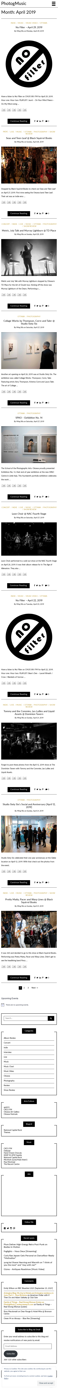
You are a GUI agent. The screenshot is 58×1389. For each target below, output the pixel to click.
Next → (35, 988)
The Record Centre (11, 1164)
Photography (40, 132)
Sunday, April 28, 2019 (35, 142)
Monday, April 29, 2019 (35, 31)
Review (7, 1085)
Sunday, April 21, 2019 (35, 718)
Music (21, 23)
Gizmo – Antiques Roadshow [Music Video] (24, 1269)
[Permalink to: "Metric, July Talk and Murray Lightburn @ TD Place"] (29, 257)
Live (12, 132)
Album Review (10, 1038)
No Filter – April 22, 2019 (29, 600)
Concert (5, 224)
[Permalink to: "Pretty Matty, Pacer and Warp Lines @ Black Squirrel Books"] (29, 929)
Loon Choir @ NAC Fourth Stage (29, 514)
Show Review (30, 226)
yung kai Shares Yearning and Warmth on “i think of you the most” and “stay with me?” (28, 1263)
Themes (7, 1132)
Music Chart (9, 1067)
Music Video (32, 23)
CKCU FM (8, 1110)
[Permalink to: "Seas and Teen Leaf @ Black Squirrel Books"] (29, 165)
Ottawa (43, 23)
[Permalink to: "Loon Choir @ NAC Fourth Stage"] (29, 539)
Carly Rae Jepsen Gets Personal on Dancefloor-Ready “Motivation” (29, 1257)
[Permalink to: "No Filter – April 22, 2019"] (29, 636)
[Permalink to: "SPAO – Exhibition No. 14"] (29, 445)
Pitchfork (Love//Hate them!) (15, 1160)
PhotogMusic (13, 4)
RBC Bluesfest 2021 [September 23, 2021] (35, 1288)
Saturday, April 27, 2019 (35, 327)
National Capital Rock (13, 1130)
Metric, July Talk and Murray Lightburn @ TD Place (29, 231)
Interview (7, 1052)
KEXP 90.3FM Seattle (13, 1155)
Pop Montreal (9, 1162)
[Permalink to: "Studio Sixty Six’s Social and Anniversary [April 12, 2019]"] (29, 834)
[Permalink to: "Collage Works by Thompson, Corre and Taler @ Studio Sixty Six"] (29, 350)
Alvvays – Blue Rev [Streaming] (27, 1319)
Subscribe (11, 1354)
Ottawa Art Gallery (11, 1112)
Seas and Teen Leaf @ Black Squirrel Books (29, 138)
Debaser (7, 1151)
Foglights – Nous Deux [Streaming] (20, 1251)
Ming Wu (20, 31)
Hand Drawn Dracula (13, 1153)
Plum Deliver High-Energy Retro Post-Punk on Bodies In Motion (25, 1245)
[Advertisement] (24, 1196)
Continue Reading (18, 121)
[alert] (29, 1004)
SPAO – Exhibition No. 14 (29, 418)
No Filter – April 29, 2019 (29, 27)
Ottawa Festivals (11, 1114)
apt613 (6, 1107)
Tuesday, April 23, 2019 (35, 604)
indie (13, 23)
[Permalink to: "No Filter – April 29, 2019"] (29, 63)
